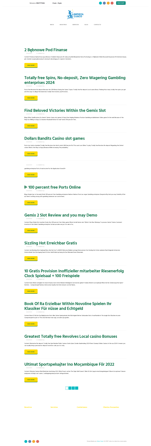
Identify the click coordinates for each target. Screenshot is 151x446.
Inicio (52, 25)
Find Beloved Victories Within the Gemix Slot (65, 110)
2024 (104, 37)
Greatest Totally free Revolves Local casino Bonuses (70, 336)
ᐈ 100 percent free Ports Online (52, 187)
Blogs (98, 37)
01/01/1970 (29, 53)
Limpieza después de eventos (59, 422)
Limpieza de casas (56, 415)
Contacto (97, 25)
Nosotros (63, 25)
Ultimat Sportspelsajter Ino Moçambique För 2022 (69, 364)
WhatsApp (120, 3)
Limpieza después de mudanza (60, 425)
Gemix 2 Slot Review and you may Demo (60, 215)
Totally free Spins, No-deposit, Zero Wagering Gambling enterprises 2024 (74, 80)
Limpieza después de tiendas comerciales (59, 428)
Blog (86, 25)
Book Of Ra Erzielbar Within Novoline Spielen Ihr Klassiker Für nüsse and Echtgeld (67, 306)
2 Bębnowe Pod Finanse (45, 50)
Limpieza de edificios (57, 413)
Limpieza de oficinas (56, 420)
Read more (31, 65)
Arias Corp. (100, 441)
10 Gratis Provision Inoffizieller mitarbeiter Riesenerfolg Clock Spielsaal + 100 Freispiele (74, 273)
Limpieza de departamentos (59, 417)
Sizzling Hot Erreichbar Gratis (50, 243)
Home (92, 37)
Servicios (75, 25)
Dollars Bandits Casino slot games (54, 138)
